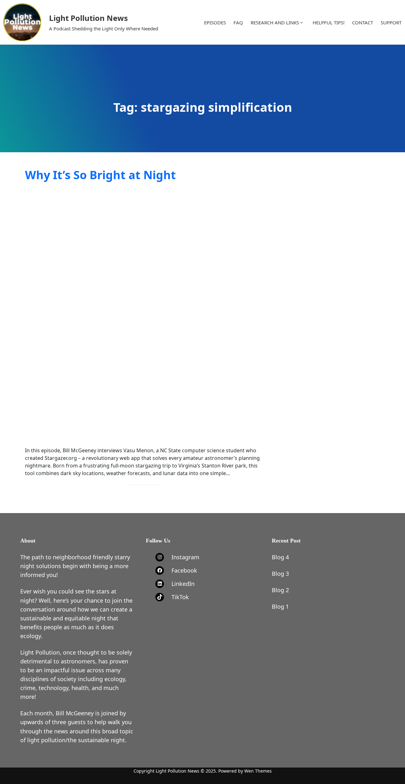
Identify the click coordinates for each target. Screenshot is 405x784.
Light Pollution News (88, 18)
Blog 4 (280, 557)
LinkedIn (183, 583)
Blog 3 (280, 573)
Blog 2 (280, 590)
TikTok (180, 597)
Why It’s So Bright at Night (100, 175)
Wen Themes (258, 771)
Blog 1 (280, 606)
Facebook (184, 570)
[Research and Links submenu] (301, 22)
